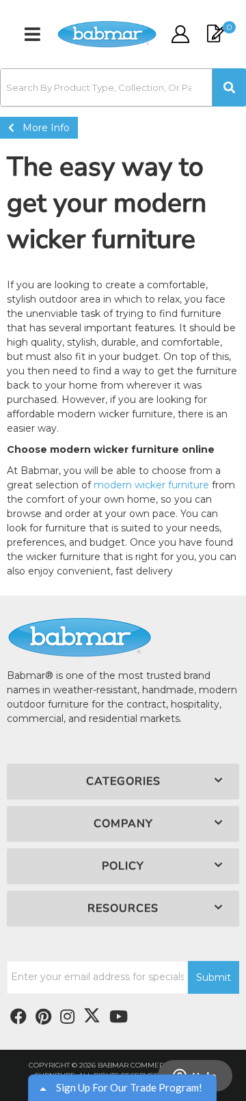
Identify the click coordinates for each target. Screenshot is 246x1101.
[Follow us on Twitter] (91, 1015)
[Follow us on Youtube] (118, 1017)
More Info (42, 128)
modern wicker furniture (151, 485)
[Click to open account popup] (180, 34)
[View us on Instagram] (67, 1017)
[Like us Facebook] (18, 1017)
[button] (123, 87)
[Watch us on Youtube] (43, 1017)
